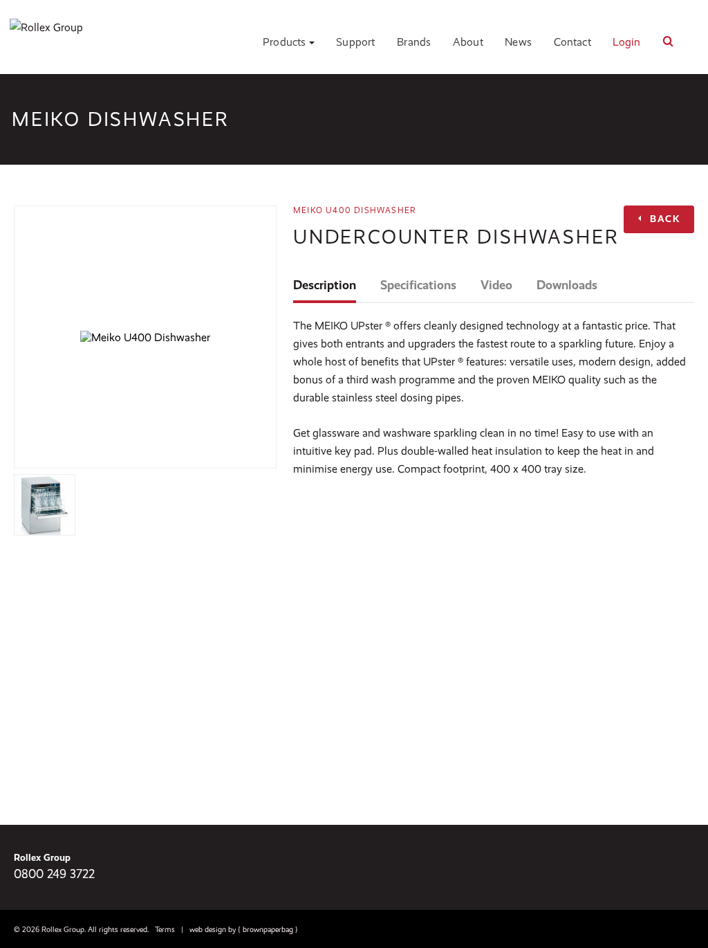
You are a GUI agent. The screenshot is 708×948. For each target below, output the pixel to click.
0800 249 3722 (54, 874)
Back (663, 219)
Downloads (567, 285)
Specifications (418, 285)
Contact (572, 41)
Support (355, 41)
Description (324, 285)
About (468, 41)
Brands (414, 41)
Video (496, 285)
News (518, 41)
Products (286, 41)
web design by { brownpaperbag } (243, 929)
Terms (165, 929)
